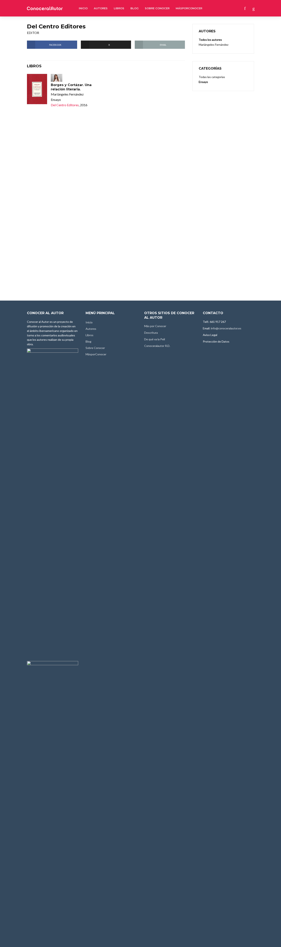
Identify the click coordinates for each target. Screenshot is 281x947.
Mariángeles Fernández (213, 44)
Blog (134, 8)
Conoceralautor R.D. (157, 346)
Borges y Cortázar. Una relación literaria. (71, 87)
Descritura (151, 332)
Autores (101, 8)
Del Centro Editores (65, 105)
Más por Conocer (155, 326)
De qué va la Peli (154, 339)
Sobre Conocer (157, 8)
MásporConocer (189, 8)
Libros (119, 8)
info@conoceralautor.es (226, 328)
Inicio (83, 8)
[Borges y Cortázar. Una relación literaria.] (37, 89)
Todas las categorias (212, 77)
